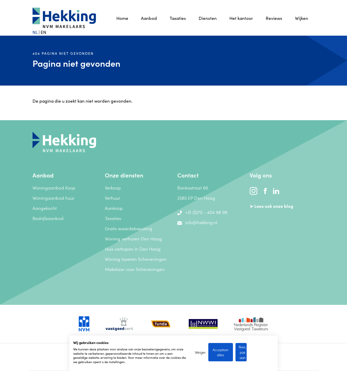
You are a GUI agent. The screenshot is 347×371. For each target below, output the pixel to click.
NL (35, 32)
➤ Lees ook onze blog (271, 206)
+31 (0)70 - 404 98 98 (206, 212)
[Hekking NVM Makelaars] (64, 141)
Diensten (208, 18)
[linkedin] (276, 190)
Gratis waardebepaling (128, 228)
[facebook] (265, 190)
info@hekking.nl (201, 222)
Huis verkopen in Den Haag (133, 248)
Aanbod (149, 18)
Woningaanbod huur (53, 198)
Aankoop (114, 208)
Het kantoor (241, 18)
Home (122, 18)
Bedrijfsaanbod (48, 218)
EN (43, 32)
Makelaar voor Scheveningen (135, 269)
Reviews (274, 18)
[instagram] (254, 190)
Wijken (301, 18)
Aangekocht (45, 208)
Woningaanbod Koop (54, 187)
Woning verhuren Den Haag (133, 238)
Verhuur (112, 198)
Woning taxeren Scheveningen (136, 259)
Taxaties (178, 18)
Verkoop (113, 187)
